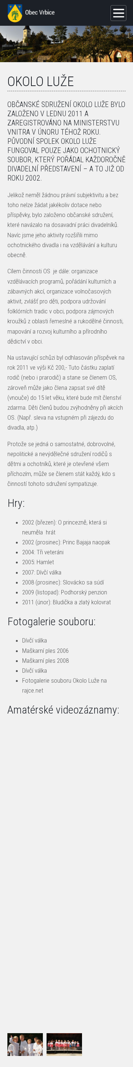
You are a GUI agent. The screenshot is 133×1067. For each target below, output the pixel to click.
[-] (25, 1044)
